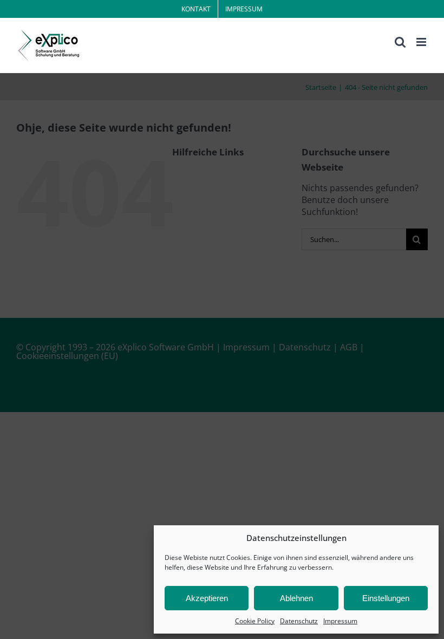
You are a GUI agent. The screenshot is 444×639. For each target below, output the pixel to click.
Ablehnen (296, 598)
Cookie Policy (255, 620)
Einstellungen (385, 598)
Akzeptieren (207, 598)
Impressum (340, 620)
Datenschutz (299, 620)
